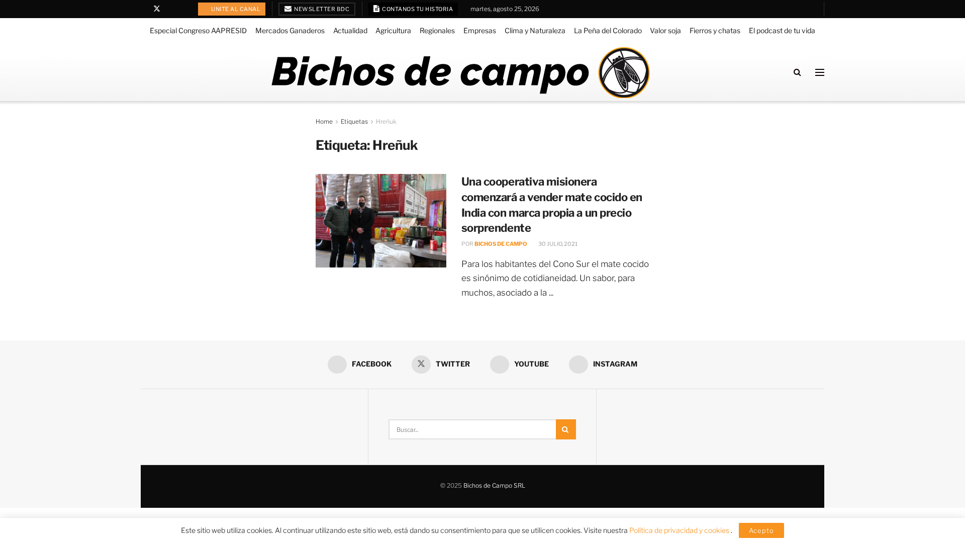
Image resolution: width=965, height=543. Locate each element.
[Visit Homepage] (460, 72)
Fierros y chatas (715, 30)
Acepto (761, 530)
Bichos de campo (500, 243)
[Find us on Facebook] (143, 9)
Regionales (437, 30)
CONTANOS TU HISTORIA (417, 9)
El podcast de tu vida (782, 30)
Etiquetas (354, 121)
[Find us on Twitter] (156, 9)
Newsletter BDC (321, 9)
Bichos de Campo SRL (494, 485)
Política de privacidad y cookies (680, 530)
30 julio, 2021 (557, 243)
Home (324, 121)
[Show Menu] (819, 72)
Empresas (479, 30)
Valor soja (665, 30)
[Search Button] (797, 72)
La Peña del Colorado (608, 30)
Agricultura (393, 30)
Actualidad (350, 30)
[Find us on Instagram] (182, 9)
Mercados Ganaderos (290, 30)
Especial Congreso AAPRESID (198, 30)
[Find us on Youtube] (170, 9)
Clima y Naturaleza (535, 30)
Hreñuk (386, 121)
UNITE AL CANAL (235, 9)
